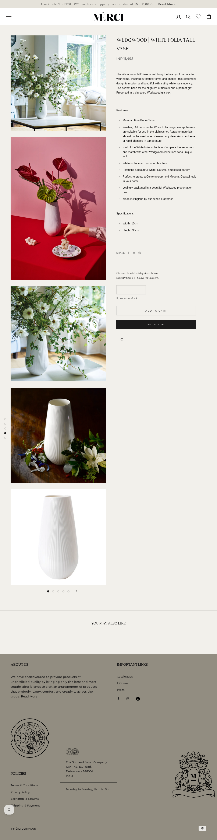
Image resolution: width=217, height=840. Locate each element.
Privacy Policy (20, 792)
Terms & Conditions (24, 785)
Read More (167, 4)
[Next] (76, 591)
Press (121, 690)
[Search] (188, 16)
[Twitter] (134, 253)
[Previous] (39, 591)
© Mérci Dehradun (23, 828)
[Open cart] (209, 16)
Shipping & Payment (25, 805)
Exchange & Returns (25, 798)
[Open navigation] (8, 16)
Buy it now (156, 324)
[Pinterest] (139, 253)
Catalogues (125, 676)
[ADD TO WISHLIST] (122, 339)
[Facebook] (128, 253)
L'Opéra (122, 683)
